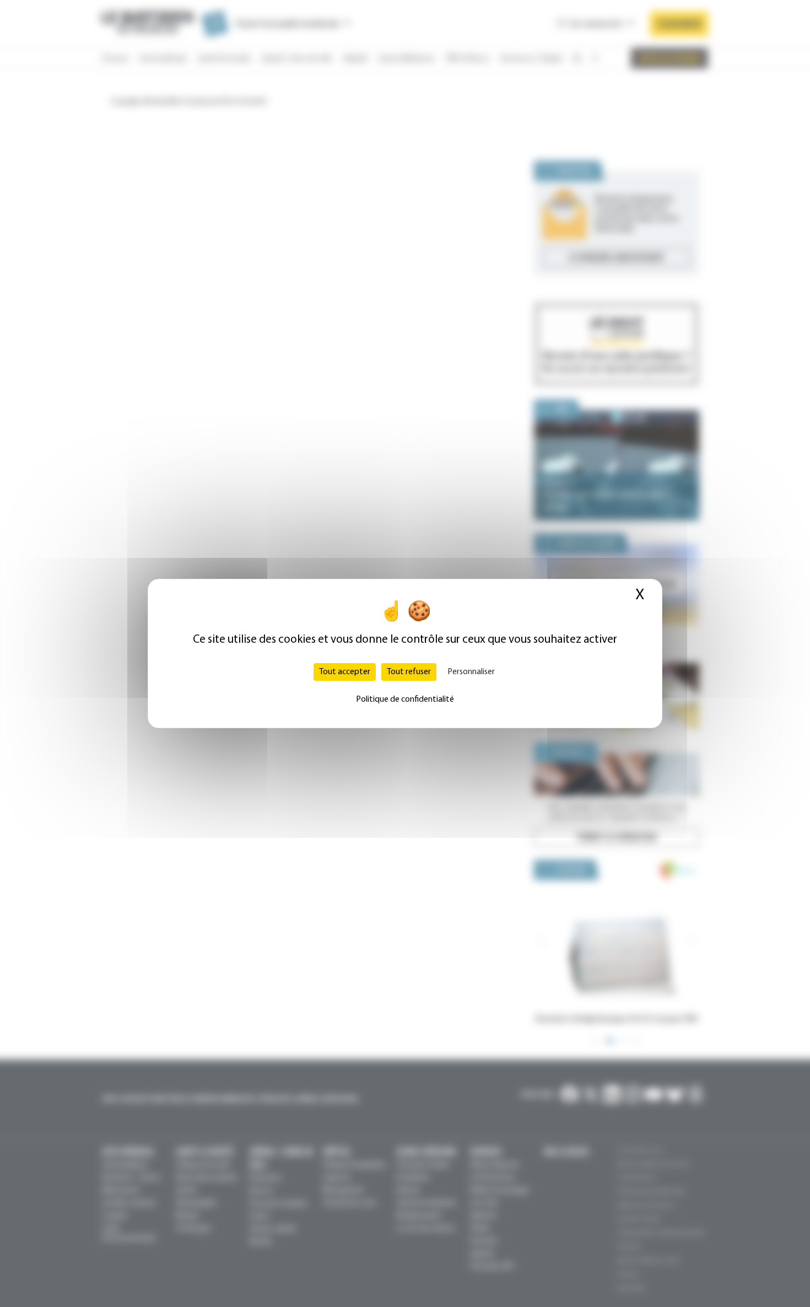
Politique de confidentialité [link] (405, 699)
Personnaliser (471, 672)
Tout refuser (409, 672)
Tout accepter (344, 672)
